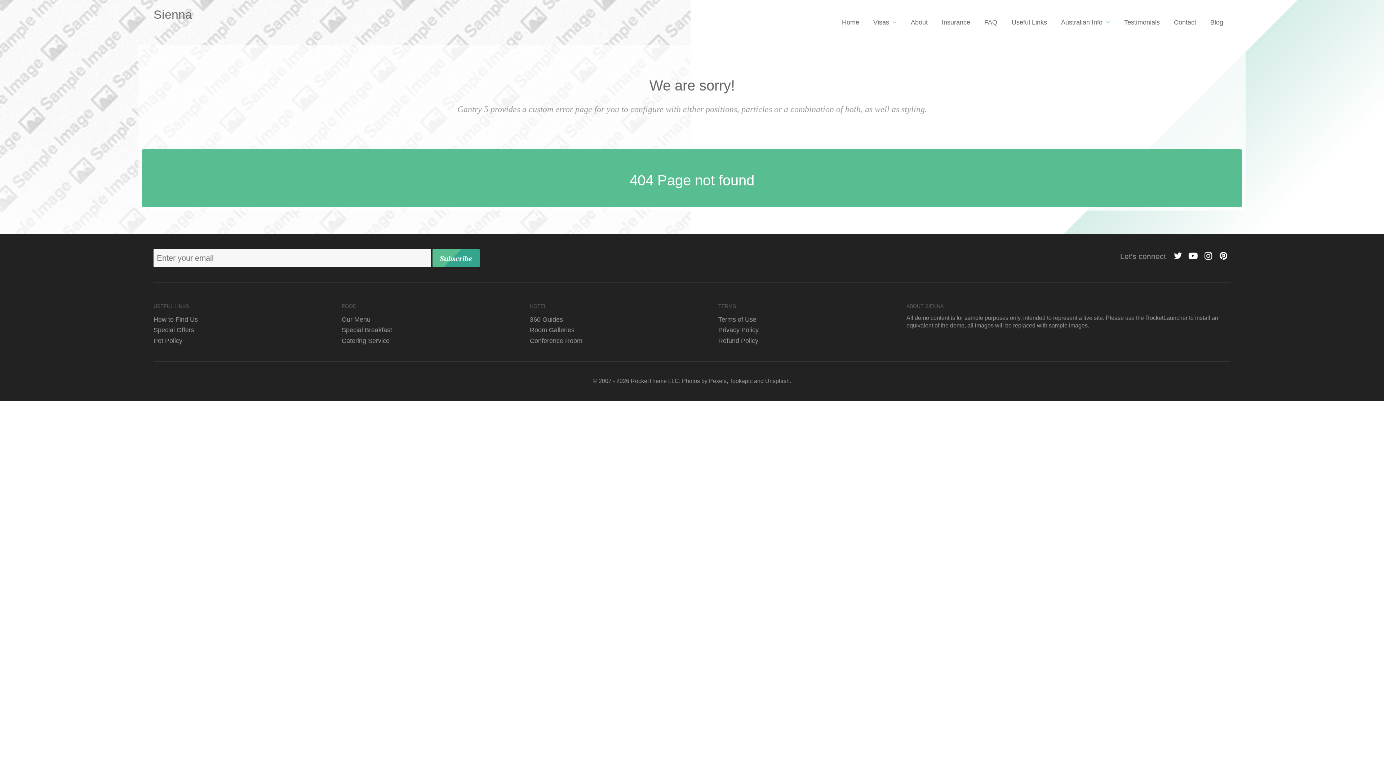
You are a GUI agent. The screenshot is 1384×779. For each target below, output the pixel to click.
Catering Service (366, 340)
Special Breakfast (367, 330)
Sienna (173, 14)
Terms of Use (737, 319)
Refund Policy (738, 340)
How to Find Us (176, 319)
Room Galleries (552, 330)
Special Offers (174, 330)
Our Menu (356, 319)
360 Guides (546, 319)
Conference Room (556, 340)
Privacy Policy (738, 330)
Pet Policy (168, 340)
